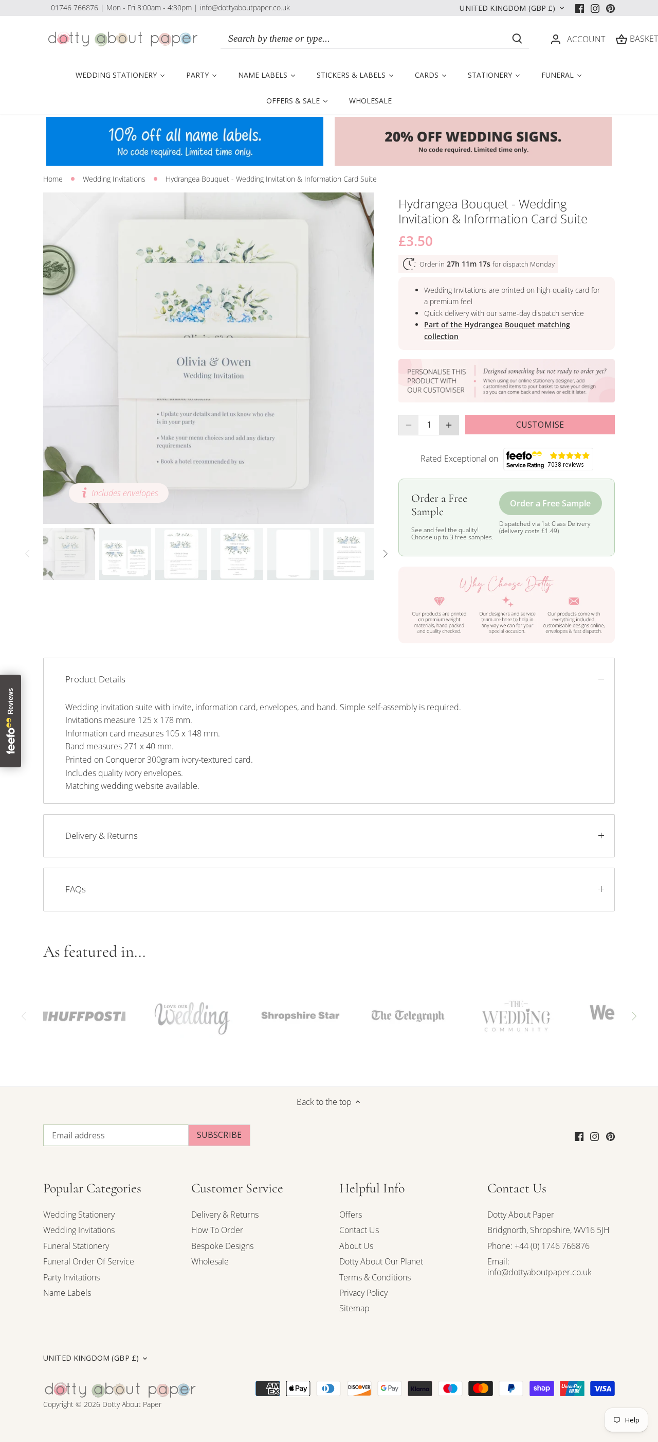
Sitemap (354, 1308)
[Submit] (517, 38)
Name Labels (67, 1292)
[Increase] (449, 425)
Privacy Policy (363, 1292)
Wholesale (210, 1261)
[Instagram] (595, 7)
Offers (350, 1214)
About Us (356, 1246)
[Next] (358, 358)
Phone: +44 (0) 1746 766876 (538, 1246)
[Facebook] (579, 7)
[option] (208, 358)
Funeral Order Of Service (88, 1261)
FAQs (75, 889)
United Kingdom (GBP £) (507, 8)
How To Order (217, 1230)
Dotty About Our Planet (381, 1261)
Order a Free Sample (550, 503)
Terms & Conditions (375, 1277)
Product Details (95, 679)
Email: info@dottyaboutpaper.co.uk (539, 1267)
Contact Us (359, 1230)
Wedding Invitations (79, 1230)
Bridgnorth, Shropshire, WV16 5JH (548, 1230)
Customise (540, 424)
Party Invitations (71, 1277)
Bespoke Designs (222, 1246)
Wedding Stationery (79, 1214)
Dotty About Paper (520, 1214)
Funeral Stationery (76, 1246)
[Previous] (58, 358)
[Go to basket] (621, 39)
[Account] (555, 39)
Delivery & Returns (101, 835)
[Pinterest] (610, 7)
